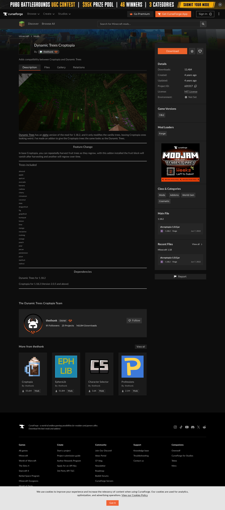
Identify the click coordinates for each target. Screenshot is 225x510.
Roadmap (99, 471)
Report (182, 276)
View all (195, 244)
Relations (79, 67)
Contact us (138, 461)
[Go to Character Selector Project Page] (99, 374)
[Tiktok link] (181, 427)
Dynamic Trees (26, 135)
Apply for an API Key (67, 466)
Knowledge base (141, 451)
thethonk (51, 320)
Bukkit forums (102, 476)
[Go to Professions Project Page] (132, 374)
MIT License (190, 91)
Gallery (61, 67)
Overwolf (176, 451)
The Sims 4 (24, 466)
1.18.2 (161, 115)
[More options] (219, 14)
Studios (63, 13)
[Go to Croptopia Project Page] (33, 374)
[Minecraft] (22, 24)
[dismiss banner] (220, 4)
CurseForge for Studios (182, 456)
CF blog (98, 461)
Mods (36, 36)
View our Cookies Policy (135, 495)
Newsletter (100, 466)
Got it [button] (112, 503)
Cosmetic (164, 201)
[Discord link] (193, 427)
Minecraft (24, 36)
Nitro (174, 466)
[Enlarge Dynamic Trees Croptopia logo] (24, 49)
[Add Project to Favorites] (192, 51)
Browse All (48, 23)
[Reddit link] (204, 427)
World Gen (188, 195)
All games (23, 451)
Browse (31, 13)
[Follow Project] (200, 51)
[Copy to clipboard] (195, 86)
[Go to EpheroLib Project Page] (66, 374)
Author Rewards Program (69, 461)
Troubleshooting (141, 456)
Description (29, 67)
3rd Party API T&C (65, 471)
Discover (33, 23)
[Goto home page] (13, 14)
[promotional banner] (112, 4)
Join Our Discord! (103, 451)
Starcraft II (24, 471)
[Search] (203, 24)
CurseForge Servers (104, 481)
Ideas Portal (100, 456)
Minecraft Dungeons (28, 481)
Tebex (174, 461)
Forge (162, 133)
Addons (174, 195)
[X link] (198, 427)
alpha (45, 135)
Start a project (64, 451)
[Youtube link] (187, 427)
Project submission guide (68, 456)
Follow (136, 320)
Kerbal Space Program (29, 476)
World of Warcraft (27, 461)
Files (47, 67)
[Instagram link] (175, 427)
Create (47, 13)
